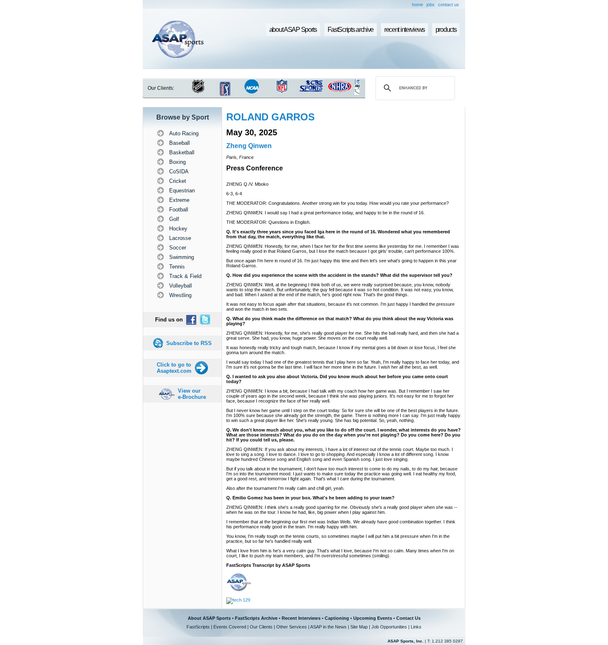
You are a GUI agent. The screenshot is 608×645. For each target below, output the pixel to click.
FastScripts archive (351, 29)
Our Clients (261, 626)
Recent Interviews (301, 618)
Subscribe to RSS (189, 343)
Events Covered (229, 626)
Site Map (359, 626)
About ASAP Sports (209, 618)
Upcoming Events (372, 618)
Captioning (337, 618)
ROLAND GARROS (270, 116)
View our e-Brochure (192, 394)
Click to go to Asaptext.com (174, 368)
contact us (448, 4)
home (417, 4)
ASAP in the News (328, 626)
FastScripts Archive (256, 618)
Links (416, 626)
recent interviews (404, 29)
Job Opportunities (389, 626)
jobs (430, 4)
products (446, 29)
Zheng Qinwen (249, 145)
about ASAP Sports (293, 29)
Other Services (291, 626)
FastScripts (198, 626)
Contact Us (408, 618)
